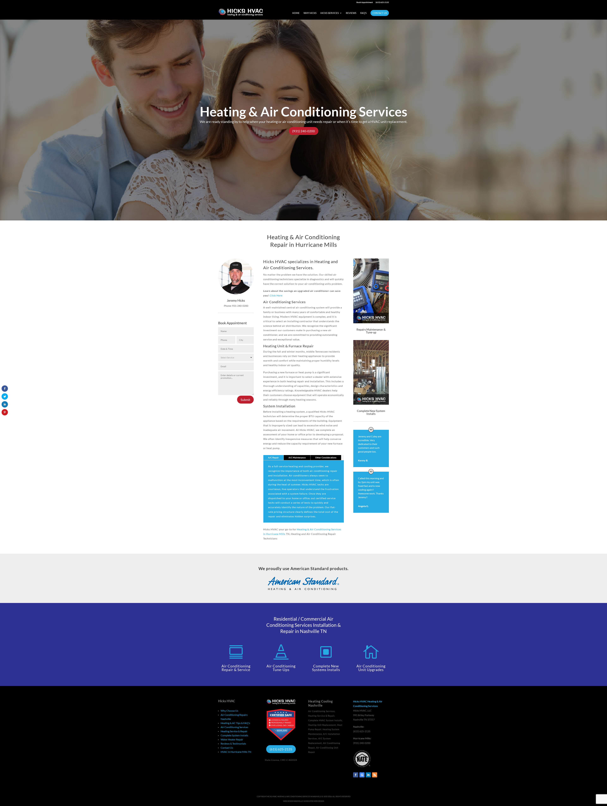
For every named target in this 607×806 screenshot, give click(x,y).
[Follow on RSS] (374, 774)
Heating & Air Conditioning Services (303, 111)
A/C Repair (273, 457)
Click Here (276, 295)
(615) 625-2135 (382, 2)
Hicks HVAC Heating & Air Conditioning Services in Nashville (294, 796)
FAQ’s (363, 13)
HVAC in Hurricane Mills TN (236, 751)
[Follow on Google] (362, 774)
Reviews (351, 13)
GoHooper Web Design (314, 801)
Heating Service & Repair (234, 731)
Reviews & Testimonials (233, 743)
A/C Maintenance (297, 457)
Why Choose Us (229, 710)
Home (296, 13)
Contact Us (379, 13)
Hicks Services (329, 13)
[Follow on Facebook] (355, 774)
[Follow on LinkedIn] (368, 774)
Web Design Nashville (293, 801)
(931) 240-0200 (303, 131)
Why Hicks (310, 13)
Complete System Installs (234, 735)
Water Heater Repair (232, 739)
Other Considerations (325, 457)
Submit (245, 399)
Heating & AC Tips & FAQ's (235, 722)
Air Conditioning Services (234, 727)
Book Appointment (364, 2)
